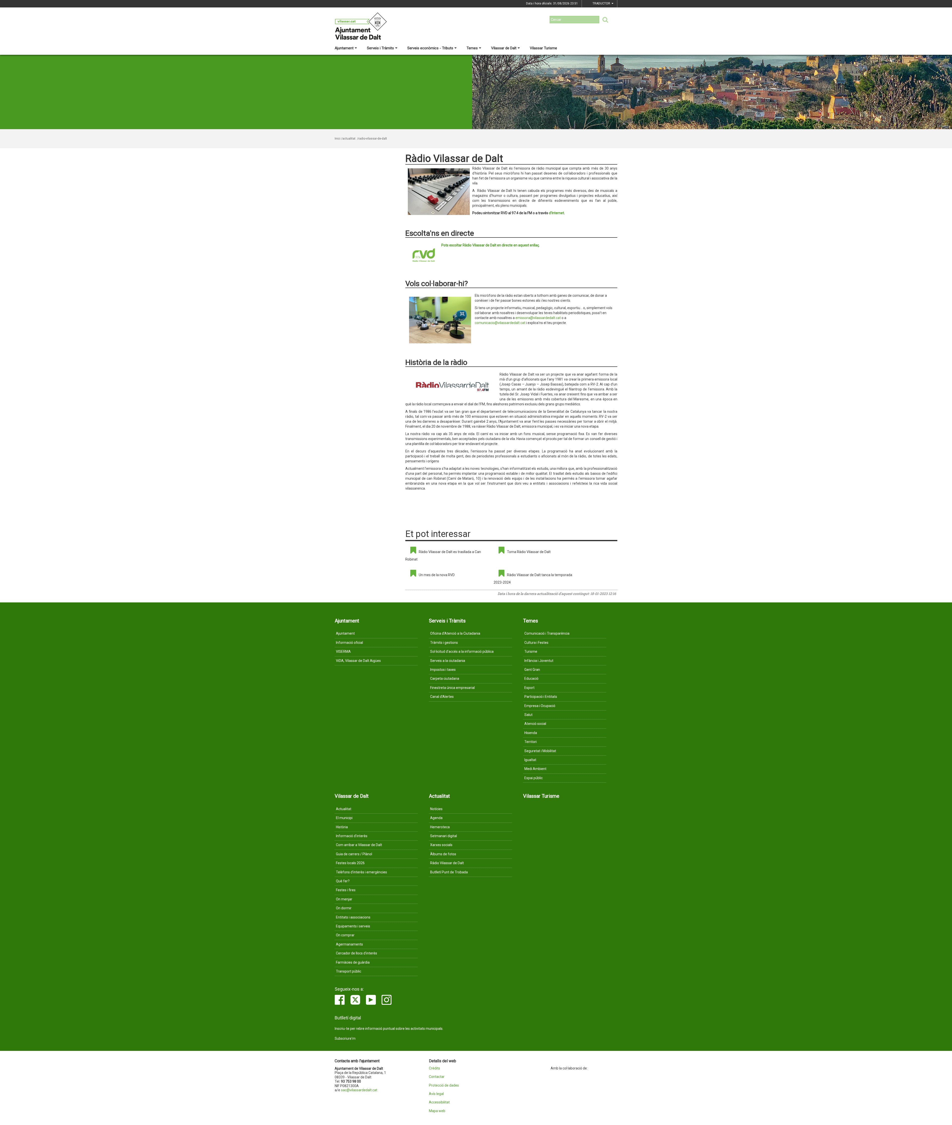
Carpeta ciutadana (444, 679)
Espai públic (533, 778)
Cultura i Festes (536, 643)
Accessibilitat (439, 1102)
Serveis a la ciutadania (447, 661)
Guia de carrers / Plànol (354, 854)
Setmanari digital (443, 836)
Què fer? (343, 881)
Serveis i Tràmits (380, 48)
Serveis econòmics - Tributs (430, 48)
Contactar (437, 1077)
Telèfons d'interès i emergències (361, 872)
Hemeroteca (440, 827)
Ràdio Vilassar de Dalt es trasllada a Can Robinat (443, 555)
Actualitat (343, 809)
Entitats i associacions (353, 917)
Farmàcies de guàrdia (353, 962)
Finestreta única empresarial (452, 688)
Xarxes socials (441, 845)
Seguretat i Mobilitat (540, 751)
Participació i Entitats (540, 697)
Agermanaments (349, 944)
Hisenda (530, 733)
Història (342, 827)
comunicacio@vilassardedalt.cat (500, 323)
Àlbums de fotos (443, 854)
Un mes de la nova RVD (437, 575)
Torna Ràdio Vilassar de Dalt (529, 552)
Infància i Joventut (538, 661)
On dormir (344, 908)
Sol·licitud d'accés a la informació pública (462, 651)
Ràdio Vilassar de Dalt (447, 863)
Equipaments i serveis (353, 926)
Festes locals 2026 (350, 863)
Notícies (436, 809)
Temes (472, 48)
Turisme (530, 651)
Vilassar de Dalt (503, 48)
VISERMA (343, 651)
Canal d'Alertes (442, 697)
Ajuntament (344, 48)
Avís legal (436, 1094)
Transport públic (348, 971)
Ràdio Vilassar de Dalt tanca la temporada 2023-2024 (533, 578)
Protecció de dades (444, 1085)
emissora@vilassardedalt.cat (538, 318)
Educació (531, 679)
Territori (530, 742)
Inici (337, 138)
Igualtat (530, 760)
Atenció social (535, 724)
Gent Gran (532, 670)
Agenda (436, 818)
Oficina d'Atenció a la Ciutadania (455, 633)
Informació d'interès (351, 836)
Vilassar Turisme (543, 48)
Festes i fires (346, 890)
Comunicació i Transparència (546, 633)
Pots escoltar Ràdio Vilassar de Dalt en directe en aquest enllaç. (490, 245)
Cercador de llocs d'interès (356, 953)
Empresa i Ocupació (539, 706)
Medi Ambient (535, 769)
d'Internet (556, 213)
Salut (528, 715)
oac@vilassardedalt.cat (359, 1090)
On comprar (345, 935)
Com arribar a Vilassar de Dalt (359, 845)
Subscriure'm (345, 1038)
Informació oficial (349, 643)
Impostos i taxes (443, 670)
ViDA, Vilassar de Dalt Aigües (358, 661)
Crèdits (434, 1068)
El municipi (344, 818)
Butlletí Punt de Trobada (449, 872)
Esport (529, 688)
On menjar (344, 899)
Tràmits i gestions (444, 643)
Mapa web (437, 1111)
